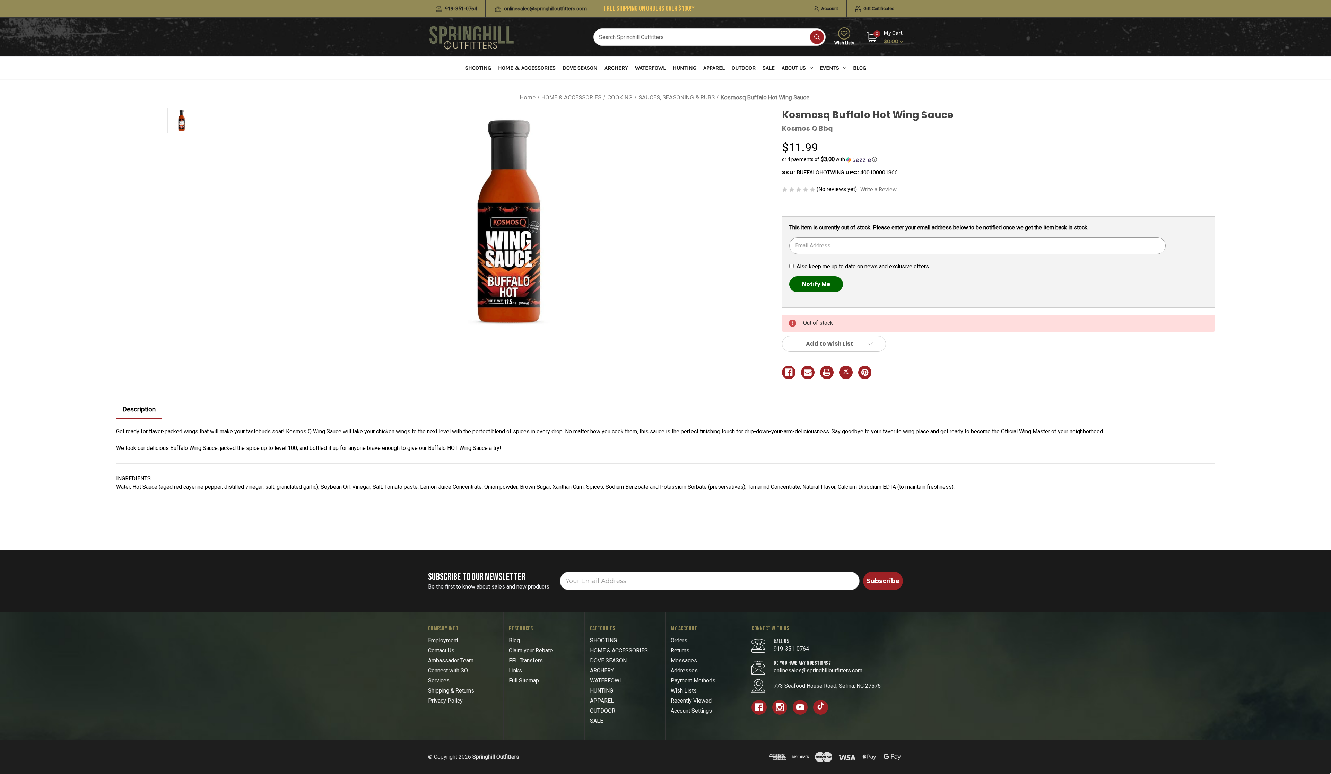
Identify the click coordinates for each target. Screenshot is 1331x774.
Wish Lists (844, 43)
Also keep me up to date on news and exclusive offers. (863, 266)
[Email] (808, 372)
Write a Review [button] (878, 189)
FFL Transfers (526, 660)
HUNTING (684, 67)
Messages (684, 660)
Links (515, 670)
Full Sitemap (524, 680)
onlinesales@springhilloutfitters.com (545, 9)
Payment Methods (693, 680)
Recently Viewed (691, 700)
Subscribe (883, 581)
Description (139, 409)
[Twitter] (846, 372)
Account (829, 8)
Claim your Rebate (531, 650)
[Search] (817, 37)
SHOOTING (478, 67)
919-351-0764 (460, 9)
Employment (443, 640)
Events (829, 67)
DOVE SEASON (580, 67)
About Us (794, 67)
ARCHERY (616, 67)
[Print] (827, 372)
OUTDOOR (744, 67)
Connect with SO (448, 670)
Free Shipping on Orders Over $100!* (649, 8)
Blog (859, 67)
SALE (769, 67)
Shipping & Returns (451, 690)
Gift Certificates (878, 8)
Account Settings (691, 710)
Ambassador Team (450, 660)
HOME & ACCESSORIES (527, 67)
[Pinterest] (865, 372)
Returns (680, 650)
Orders (679, 640)
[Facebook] (788, 372)
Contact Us (441, 650)
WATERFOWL (650, 67)
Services (439, 680)
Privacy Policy (445, 700)
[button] (998, 159)
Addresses (684, 670)
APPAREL (714, 67)
